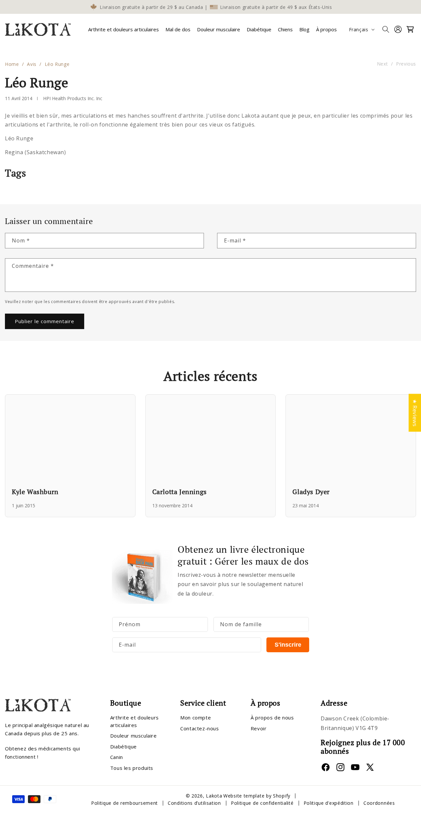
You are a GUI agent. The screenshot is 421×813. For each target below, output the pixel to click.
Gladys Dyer (311, 491)
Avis (31, 64)
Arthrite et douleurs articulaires (123, 29)
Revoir (259, 728)
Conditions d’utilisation (194, 803)
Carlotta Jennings (179, 491)
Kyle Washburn (35, 491)
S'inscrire (288, 644)
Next (382, 64)
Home (12, 64)
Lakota (214, 796)
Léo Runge (57, 64)
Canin (116, 757)
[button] (123, 29)
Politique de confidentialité (262, 803)
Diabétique (123, 746)
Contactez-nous (199, 728)
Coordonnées (379, 803)
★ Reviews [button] (414, 412)
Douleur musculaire (133, 735)
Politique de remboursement (124, 803)
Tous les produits (131, 768)
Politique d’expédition (329, 803)
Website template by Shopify (256, 796)
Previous (406, 64)
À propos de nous (272, 717)
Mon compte (195, 717)
